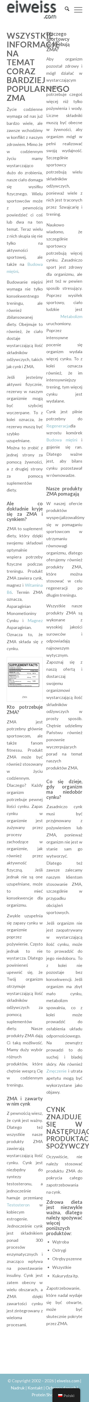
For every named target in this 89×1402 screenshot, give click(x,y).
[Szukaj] (64, 9)
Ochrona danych (61, 1387)
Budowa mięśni (61, 439)
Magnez (35, 620)
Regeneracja (58, 425)
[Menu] (75, 9)
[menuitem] (64, 9)
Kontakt (35, 1387)
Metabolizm (64, 316)
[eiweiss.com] (37, 9)
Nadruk (18, 1387)
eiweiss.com (68, 1380)
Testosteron (18, 1204)
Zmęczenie (56, 1071)
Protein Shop (44, 1394)
